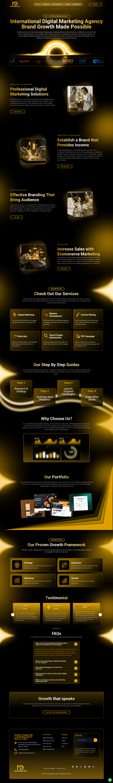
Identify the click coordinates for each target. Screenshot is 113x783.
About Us (46, 4)
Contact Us (76, 4)
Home (38, 4)
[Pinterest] (85, 766)
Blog (68, 4)
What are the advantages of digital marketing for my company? (50, 661)
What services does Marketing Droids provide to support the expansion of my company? (51, 644)
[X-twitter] (81, 766)
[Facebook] (77, 766)
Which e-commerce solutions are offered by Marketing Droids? (50, 680)
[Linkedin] (72, 766)
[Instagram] (93, 766)
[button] (58, 4)
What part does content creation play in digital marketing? (51, 674)
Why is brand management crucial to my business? (48, 668)
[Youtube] (89, 766)
